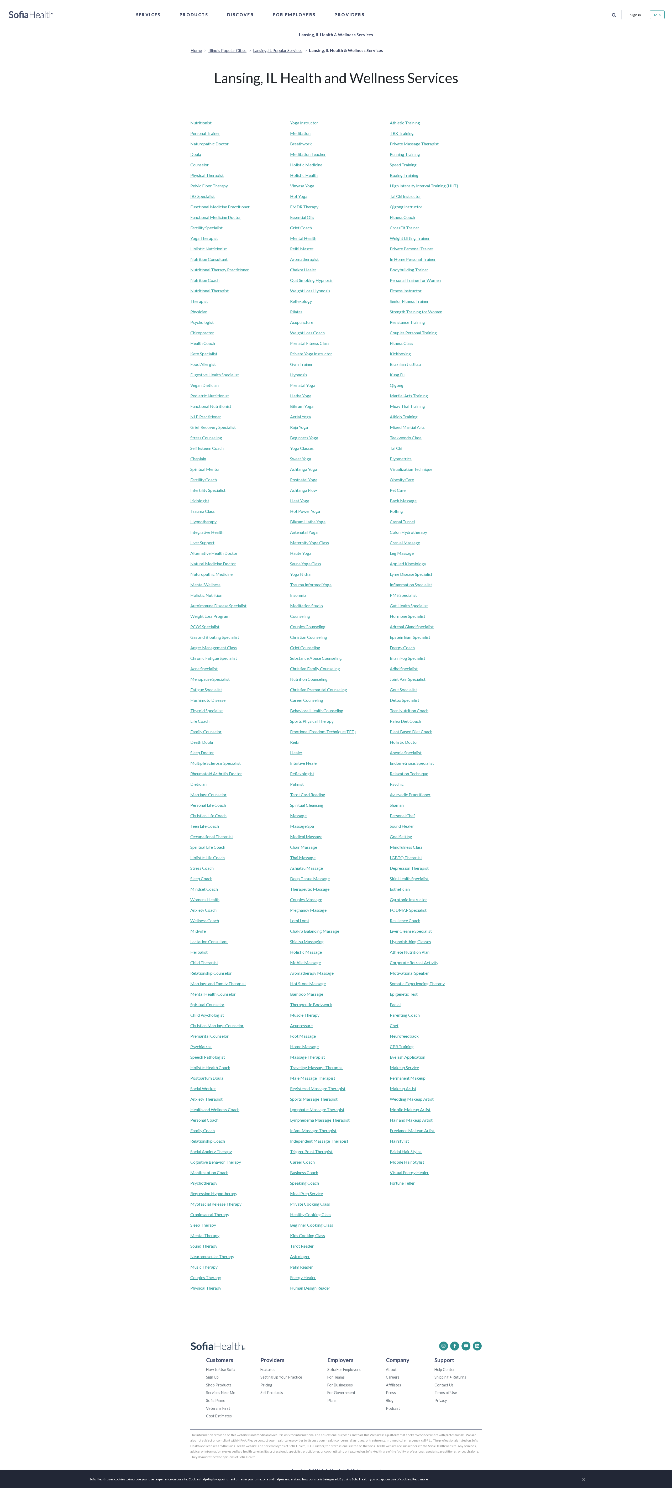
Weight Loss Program (209, 616)
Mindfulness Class (406, 847)
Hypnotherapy (203, 521)
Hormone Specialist (407, 616)
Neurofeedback (404, 1035)
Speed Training (403, 164)
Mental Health (303, 238)
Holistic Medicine (306, 164)
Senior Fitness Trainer (409, 301)
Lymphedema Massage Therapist (320, 1119)
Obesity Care (402, 479)
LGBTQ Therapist (406, 857)
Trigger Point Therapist (311, 1151)
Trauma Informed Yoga (311, 584)
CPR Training (402, 1046)
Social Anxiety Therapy (211, 1151)
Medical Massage (306, 836)
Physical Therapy (205, 1287)
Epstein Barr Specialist (410, 637)
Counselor (199, 164)
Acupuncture (301, 322)
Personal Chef (402, 815)
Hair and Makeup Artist (411, 1119)
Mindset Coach (204, 889)
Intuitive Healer (304, 763)
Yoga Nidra (300, 574)
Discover (240, 14)
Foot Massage (303, 1035)
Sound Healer (402, 826)
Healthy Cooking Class (310, 1214)
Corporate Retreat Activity (414, 962)
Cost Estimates (219, 1416)
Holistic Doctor (404, 742)
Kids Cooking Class (307, 1235)
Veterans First (218, 1408)
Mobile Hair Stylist (407, 1161)
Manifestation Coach (209, 1172)
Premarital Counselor (209, 1035)
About (391, 1369)
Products (194, 14)
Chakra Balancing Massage (314, 930)
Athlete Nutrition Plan (409, 951)
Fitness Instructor (406, 290)
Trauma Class (202, 511)
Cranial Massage (405, 542)
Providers (349, 14)
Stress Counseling (206, 437)
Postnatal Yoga (303, 479)
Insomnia (298, 595)
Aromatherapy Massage (312, 972)
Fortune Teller (402, 1182)
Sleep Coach (201, 878)
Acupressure (301, 1025)
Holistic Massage (306, 951)
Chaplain (198, 458)
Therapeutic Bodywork (311, 1004)
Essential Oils (302, 217)
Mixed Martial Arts (407, 427)
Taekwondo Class (406, 437)
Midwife (198, 930)
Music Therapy (204, 1266)
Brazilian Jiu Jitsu (405, 364)
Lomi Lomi (299, 920)
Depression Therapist (409, 868)
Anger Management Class (213, 647)
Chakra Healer (303, 269)
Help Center (444, 1369)
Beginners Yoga (304, 437)
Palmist (297, 784)
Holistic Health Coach (210, 1067)
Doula (195, 154)
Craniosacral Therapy (209, 1214)
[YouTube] (465, 1346)
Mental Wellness (205, 584)
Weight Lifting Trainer (410, 238)
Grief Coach (301, 227)
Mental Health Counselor (213, 993)
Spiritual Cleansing (306, 805)
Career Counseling (306, 700)
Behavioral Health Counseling (316, 710)
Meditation (300, 133)
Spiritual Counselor (207, 1004)
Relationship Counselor (211, 972)
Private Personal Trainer (411, 248)
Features (267, 1369)
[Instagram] (443, 1346)
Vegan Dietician (204, 385)
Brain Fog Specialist (407, 658)
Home (196, 50)
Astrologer (300, 1256)
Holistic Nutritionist (208, 248)
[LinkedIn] (477, 1346)
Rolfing (396, 511)
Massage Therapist (307, 1056)
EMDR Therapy (304, 206)
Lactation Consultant (209, 941)
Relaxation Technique (409, 773)
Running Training (405, 154)
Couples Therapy (205, 1277)
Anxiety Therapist (206, 1098)
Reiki (294, 742)
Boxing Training (404, 175)
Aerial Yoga (300, 416)
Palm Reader (301, 1266)
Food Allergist (203, 364)
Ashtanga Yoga (303, 469)
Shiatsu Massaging (307, 941)
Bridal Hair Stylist (406, 1151)
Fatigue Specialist (206, 689)
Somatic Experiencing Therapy (417, 983)
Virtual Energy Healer (409, 1172)
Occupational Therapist (211, 836)
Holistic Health (304, 175)
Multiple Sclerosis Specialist (215, 763)
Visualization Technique (411, 469)
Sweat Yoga (300, 458)
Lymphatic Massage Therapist (317, 1109)
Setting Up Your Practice (281, 1377)
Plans (332, 1400)
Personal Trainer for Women (415, 280)
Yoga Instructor (304, 122)
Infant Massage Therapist (313, 1130)
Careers (393, 1377)
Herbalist (199, 951)
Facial (395, 1004)
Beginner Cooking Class (311, 1224)
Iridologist (199, 500)
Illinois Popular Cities (227, 50)
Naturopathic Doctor (209, 143)
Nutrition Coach (204, 280)
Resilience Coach (405, 920)
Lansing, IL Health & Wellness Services (336, 34)
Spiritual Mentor (205, 469)
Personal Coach (204, 1119)
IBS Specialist (202, 196)
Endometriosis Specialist (412, 763)
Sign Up (212, 1377)
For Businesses (340, 1385)
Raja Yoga (299, 427)
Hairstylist (399, 1140)
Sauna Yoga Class (305, 563)
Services (148, 14)
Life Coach (199, 721)
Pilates (296, 311)
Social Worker (203, 1088)
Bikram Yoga (301, 406)
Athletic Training (405, 122)
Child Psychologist (207, 1014)
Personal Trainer (205, 133)
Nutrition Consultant (209, 259)
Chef (394, 1025)
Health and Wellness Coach (214, 1109)
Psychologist (202, 322)
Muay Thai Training (407, 406)
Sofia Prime (215, 1400)
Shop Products (219, 1385)
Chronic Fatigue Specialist (213, 658)
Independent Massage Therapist (319, 1140)
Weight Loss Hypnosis (310, 290)
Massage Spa (302, 826)
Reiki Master (301, 248)
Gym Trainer (301, 364)
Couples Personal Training (413, 332)
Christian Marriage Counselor (217, 1025)
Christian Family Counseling (315, 668)
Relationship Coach (207, 1140)
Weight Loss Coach (307, 332)
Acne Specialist (204, 668)
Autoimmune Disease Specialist (218, 605)
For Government (341, 1392)
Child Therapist (204, 962)
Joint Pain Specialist (408, 679)
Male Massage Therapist (312, 1077)
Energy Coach (402, 647)
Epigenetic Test (404, 993)
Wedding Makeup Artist (412, 1098)
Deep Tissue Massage (310, 878)
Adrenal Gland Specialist (412, 626)
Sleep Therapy (203, 1224)
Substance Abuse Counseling (316, 658)
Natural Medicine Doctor (213, 563)
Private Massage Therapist (414, 143)
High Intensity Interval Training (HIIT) (424, 185)
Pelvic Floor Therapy (209, 185)
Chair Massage (303, 847)
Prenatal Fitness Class (309, 343)
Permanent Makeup (408, 1077)
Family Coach (202, 1130)
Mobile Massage (305, 962)
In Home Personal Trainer (413, 259)
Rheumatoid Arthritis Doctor (216, 773)
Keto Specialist (203, 353)
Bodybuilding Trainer (409, 269)
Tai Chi (396, 448)
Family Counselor (206, 731)
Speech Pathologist (207, 1056)
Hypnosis (298, 374)
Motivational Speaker (409, 972)
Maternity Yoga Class (309, 542)
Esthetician (400, 889)
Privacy (440, 1400)
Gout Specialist (403, 689)
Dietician (198, 784)
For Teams (336, 1377)
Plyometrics (401, 458)
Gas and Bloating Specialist (214, 637)
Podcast (393, 1408)
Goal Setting (401, 836)
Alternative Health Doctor (214, 553)
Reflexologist (302, 773)
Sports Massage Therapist (314, 1098)
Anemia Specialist (406, 752)
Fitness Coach (402, 217)
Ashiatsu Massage (306, 868)
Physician (198, 311)
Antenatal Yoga (304, 532)
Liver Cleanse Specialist (411, 930)
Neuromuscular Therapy (212, 1256)
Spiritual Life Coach (207, 847)
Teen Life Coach (204, 826)
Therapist (199, 301)
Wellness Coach (204, 920)
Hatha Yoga (300, 395)
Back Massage (403, 500)
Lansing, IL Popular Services (277, 50)
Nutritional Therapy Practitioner (219, 269)
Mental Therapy (204, 1235)
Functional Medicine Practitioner (220, 206)
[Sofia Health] (31, 14)
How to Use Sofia (220, 1369)
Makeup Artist (403, 1088)
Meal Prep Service (306, 1193)
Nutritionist (201, 122)
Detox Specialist (404, 700)
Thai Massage (303, 857)
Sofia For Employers (344, 1369)
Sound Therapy (203, 1245)
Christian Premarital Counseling (318, 689)
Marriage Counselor (208, 794)
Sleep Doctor (202, 752)
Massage (298, 815)
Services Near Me (220, 1392)
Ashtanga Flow (303, 490)
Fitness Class (401, 343)
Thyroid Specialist (206, 710)
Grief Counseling (305, 647)
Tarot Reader (302, 1245)
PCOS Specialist (204, 626)
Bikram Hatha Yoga (308, 521)
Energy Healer (303, 1277)
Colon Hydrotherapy (408, 532)
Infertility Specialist (207, 490)
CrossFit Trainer (404, 227)
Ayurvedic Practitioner (410, 794)
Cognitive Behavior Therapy (215, 1161)
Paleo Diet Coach (405, 721)
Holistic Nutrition (206, 595)
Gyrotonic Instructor (408, 899)
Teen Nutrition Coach (409, 710)
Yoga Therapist (204, 238)
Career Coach (302, 1161)
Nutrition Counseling (309, 679)
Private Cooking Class (310, 1203)
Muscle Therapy (304, 1014)
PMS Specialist (403, 595)
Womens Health (204, 899)
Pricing (266, 1385)
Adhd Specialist (404, 668)
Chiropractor (202, 332)
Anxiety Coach (203, 909)
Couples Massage (306, 899)
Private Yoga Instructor (311, 353)
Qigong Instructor (406, 206)
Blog (389, 1400)
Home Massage (304, 1046)
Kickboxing (400, 353)
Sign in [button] (635, 15)
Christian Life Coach (208, 815)
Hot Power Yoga (305, 511)
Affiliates (393, 1385)
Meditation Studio (306, 605)
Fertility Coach (203, 479)
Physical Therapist (207, 175)
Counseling (300, 616)
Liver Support (202, 542)
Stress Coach (202, 868)
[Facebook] (454, 1346)
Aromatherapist (304, 259)
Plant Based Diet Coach (411, 731)
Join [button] (657, 15)
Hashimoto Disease (207, 700)
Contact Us (444, 1385)
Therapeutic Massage (309, 889)
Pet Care (398, 490)
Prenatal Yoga (302, 385)
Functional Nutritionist (210, 406)
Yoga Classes (302, 448)
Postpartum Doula (206, 1077)
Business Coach (304, 1172)
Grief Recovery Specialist (213, 427)
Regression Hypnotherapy (213, 1193)
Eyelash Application (407, 1056)
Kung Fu (397, 374)
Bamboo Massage (306, 993)
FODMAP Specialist (408, 909)
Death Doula (201, 742)
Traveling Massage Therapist (316, 1067)
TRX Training (402, 133)
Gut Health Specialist (409, 605)
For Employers (294, 14)
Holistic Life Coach (207, 857)
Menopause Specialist (210, 679)
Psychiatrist (201, 1046)
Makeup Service (404, 1067)
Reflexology (301, 301)
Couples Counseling (308, 626)
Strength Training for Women (416, 311)
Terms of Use (445, 1392)
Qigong (396, 385)
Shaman (397, 805)
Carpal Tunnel (402, 521)
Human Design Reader (310, 1287)
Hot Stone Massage (308, 983)
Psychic (397, 784)
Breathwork (301, 143)
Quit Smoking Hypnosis (311, 280)
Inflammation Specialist (411, 584)
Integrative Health (206, 532)
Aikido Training (404, 416)
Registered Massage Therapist (317, 1088)
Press (391, 1392)
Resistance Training (407, 322)
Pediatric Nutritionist (209, 395)
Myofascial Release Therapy (216, 1203)
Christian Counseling (308, 637)
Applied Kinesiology (408, 563)
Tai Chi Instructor (405, 196)
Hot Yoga (298, 196)
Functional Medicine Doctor (215, 217)
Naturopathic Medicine (211, 574)
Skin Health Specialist (409, 878)
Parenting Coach (405, 1014)
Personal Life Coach (208, 805)
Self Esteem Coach (207, 448)
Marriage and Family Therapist (218, 983)
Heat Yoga (299, 500)
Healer (296, 752)
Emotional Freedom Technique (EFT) (323, 731)
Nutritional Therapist (209, 290)
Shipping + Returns (450, 1377)
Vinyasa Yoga (302, 185)
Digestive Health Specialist (214, 374)
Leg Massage (402, 553)
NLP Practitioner (205, 416)
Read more (420, 1479)
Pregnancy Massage (308, 909)
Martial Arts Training (409, 395)
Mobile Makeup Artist (410, 1109)
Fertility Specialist (206, 227)
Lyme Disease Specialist (411, 574)
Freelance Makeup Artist (412, 1130)
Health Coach (202, 343)
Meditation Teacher (308, 154)
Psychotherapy (203, 1182)
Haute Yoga (300, 553)
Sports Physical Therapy (312, 721)
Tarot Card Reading (307, 794)
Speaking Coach (304, 1182)
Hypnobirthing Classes (410, 941)
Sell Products (271, 1392)
